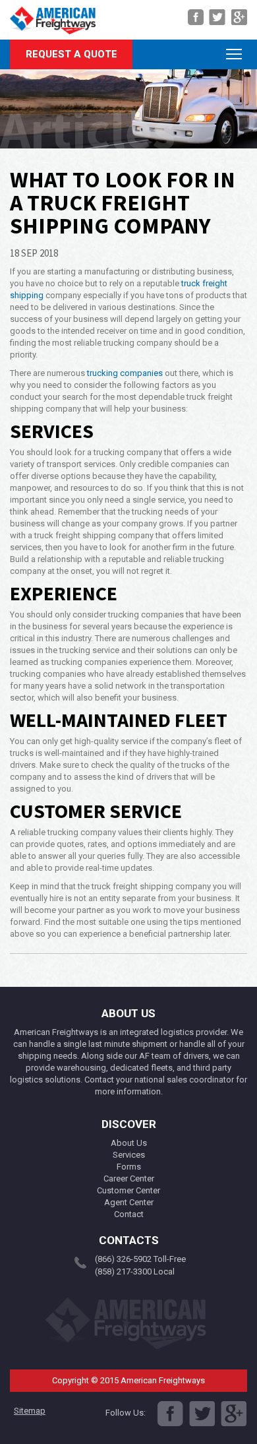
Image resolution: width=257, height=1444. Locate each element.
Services (129, 1155)
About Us (129, 1143)
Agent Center (129, 1202)
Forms (129, 1167)
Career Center (128, 1178)
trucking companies (125, 373)
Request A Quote (71, 54)
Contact (129, 1214)
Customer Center (128, 1190)
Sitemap (29, 1411)
